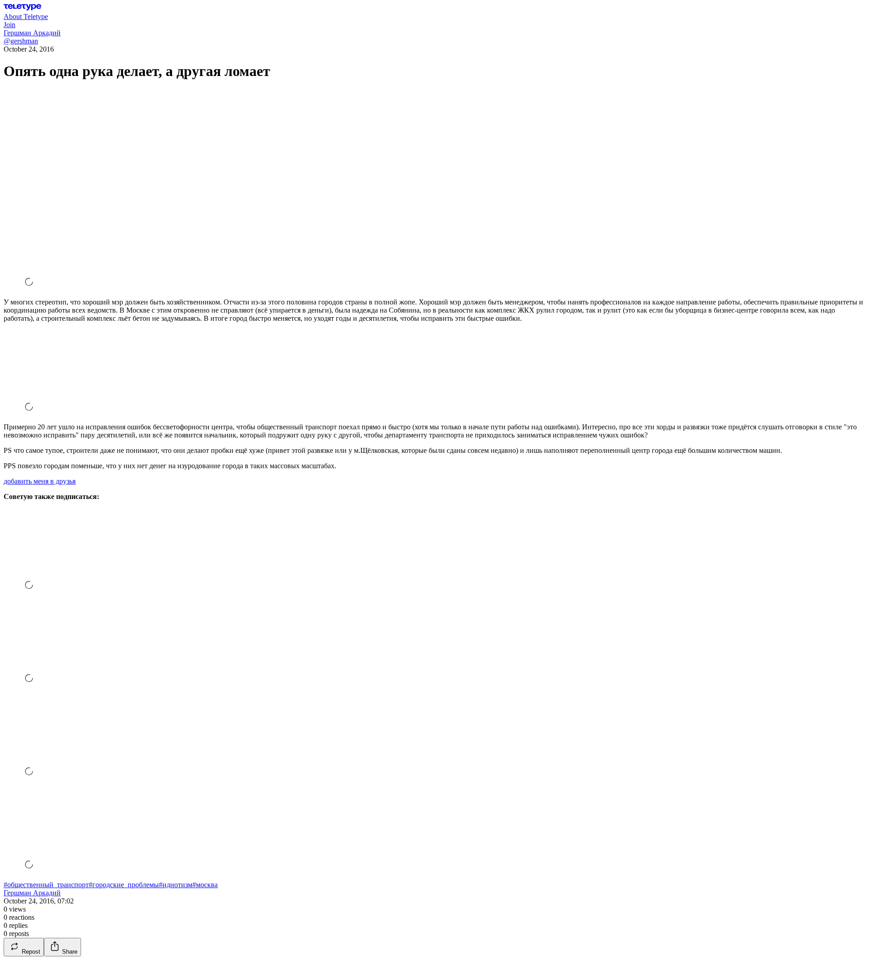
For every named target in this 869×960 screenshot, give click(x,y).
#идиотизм (175, 885)
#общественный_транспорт (46, 885)
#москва (205, 885)
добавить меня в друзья (40, 481)
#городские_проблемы (124, 885)
